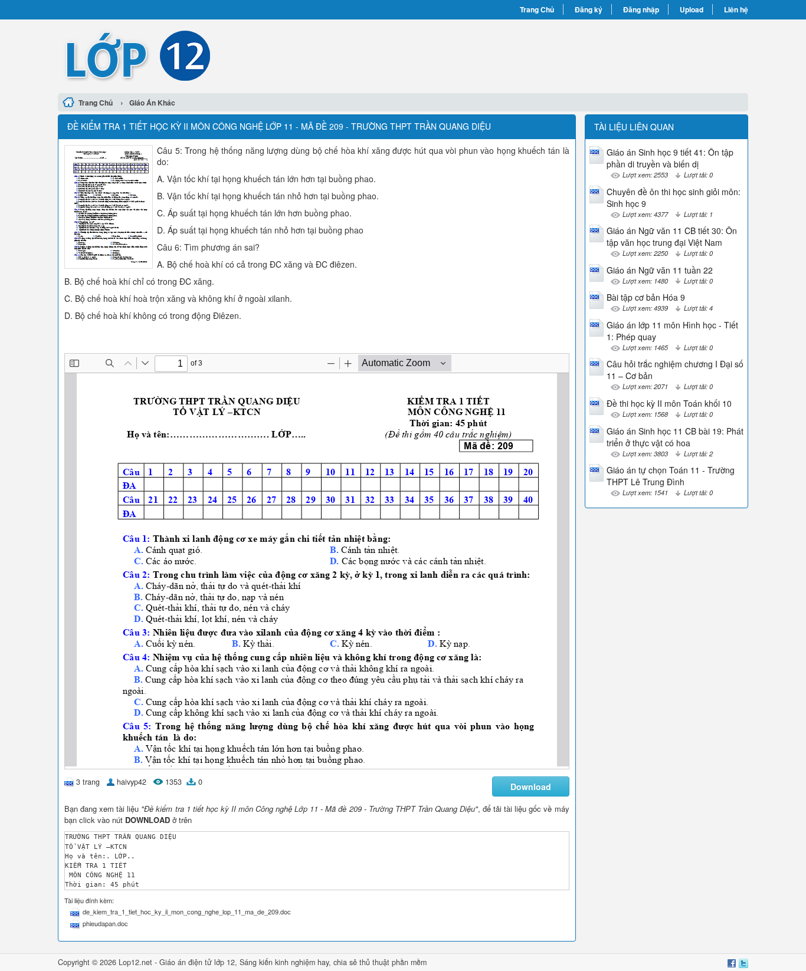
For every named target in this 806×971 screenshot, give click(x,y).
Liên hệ (736, 9)
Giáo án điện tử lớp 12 (197, 962)
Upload (691, 9)
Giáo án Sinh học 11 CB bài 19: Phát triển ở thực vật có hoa (675, 437)
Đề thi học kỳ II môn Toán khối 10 (669, 403)
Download (530, 786)
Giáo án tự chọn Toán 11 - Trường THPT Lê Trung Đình (671, 476)
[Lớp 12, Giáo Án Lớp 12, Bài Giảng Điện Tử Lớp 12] (230, 54)
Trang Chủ (537, 9)
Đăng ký (588, 9)
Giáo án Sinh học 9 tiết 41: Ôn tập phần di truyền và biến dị (670, 158)
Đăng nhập (641, 9)
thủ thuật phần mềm (393, 962)
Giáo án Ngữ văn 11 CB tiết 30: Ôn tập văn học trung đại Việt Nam (672, 236)
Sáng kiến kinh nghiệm (277, 962)
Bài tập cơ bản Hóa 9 (646, 297)
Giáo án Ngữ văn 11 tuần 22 (660, 270)
